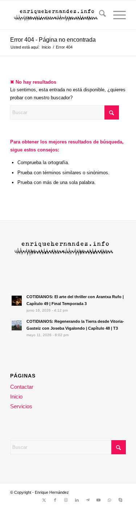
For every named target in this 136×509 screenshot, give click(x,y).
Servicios (21, 406)
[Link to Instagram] (66, 500)
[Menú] (116, 14)
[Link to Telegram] (87, 500)
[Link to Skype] (120, 500)
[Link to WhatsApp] (109, 500)
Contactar (21, 387)
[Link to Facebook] (55, 500)
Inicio (16, 396)
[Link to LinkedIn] (76, 500)
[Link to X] (44, 500)
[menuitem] (99, 14)
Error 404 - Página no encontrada (53, 40)
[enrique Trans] (56, 14)
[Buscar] (99, 14)
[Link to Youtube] (98, 500)
